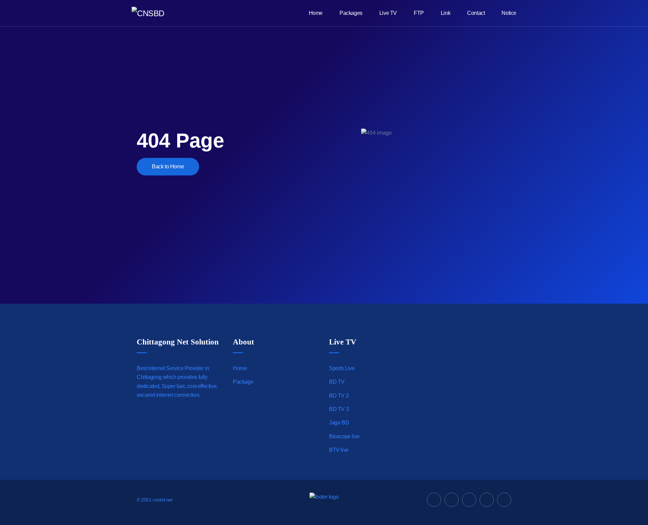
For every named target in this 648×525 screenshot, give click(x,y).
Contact (476, 13)
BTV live (339, 450)
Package (243, 382)
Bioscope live (344, 436)
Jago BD (339, 422)
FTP (419, 13)
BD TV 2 (339, 395)
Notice (509, 13)
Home (316, 13)
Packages (351, 13)
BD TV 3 (339, 409)
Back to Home (168, 166)
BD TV (337, 382)
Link (445, 13)
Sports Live (342, 368)
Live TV (388, 13)
